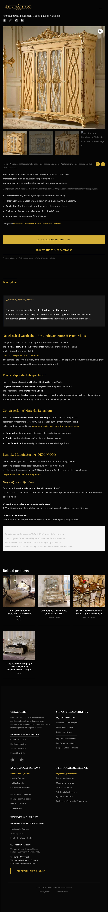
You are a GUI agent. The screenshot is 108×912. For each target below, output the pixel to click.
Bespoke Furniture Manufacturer (24, 734)
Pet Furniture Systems (65, 743)
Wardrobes (18, 223)
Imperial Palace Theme (66, 738)
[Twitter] (10, 20)
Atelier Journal (16, 808)
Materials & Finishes (65, 783)
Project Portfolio (17, 753)
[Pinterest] (16, 20)
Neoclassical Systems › (20, 773)
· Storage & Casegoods (20, 787)
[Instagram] (12, 759)
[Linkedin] (22, 20)
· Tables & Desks (17, 783)
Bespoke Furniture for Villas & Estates (27, 823)
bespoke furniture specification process (22, 474)
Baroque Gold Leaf (64, 732)
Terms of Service (62, 892)
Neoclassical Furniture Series (23, 164)
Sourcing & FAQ (17, 833)
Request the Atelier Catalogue (54, 250)
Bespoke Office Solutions (67, 747)
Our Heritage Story (18, 739)
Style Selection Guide (65, 717)
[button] (100, 31)
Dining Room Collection (21, 799)
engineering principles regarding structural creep (55, 425)
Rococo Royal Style (64, 727)
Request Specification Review (31, 871)
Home (5, 164)
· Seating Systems (17, 778)
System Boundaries (64, 796)
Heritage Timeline (18, 744)
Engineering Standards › (66, 773)
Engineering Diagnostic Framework (71, 801)
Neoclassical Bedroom (49, 164)
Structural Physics (64, 787)
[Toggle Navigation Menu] (101, 7)
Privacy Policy (45, 892)
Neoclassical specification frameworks (21, 355)
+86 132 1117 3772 (20, 857)
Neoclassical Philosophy (66, 722)
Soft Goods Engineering (66, 792)
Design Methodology (65, 778)
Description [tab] (10, 282)
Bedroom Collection (19, 803)
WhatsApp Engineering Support (24, 860)
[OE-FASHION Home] (18, 7)
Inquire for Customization (21, 838)
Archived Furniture (32, 223)
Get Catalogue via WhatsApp (54, 239)
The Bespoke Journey (19, 829)
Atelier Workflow (18, 748)
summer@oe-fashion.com (24, 863)
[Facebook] (4, 20)
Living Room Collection (20, 794)
